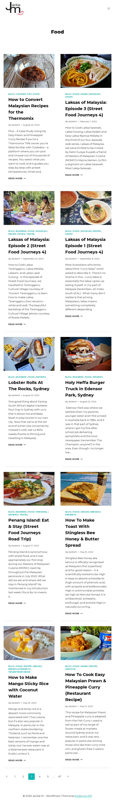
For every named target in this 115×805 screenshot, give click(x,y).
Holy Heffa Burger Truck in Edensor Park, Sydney (85, 389)
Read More (17, 178)
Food (36, 94)
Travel (31, 234)
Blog (11, 94)
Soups (69, 97)
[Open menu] (108, 8)
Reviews (41, 377)
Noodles (94, 94)
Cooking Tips (24, 94)
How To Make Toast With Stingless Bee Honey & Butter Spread (82, 533)
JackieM (16, 125)
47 (59, 776)
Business (21, 231)
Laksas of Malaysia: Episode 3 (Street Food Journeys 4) (86, 108)
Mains (84, 94)
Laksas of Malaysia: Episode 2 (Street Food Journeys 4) (29, 245)
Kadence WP (83, 795)
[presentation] (29, 71)
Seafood (70, 669)
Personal (42, 512)
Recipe (12, 234)
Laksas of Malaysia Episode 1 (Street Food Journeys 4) (85, 245)
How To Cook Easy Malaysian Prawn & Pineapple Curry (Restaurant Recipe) (85, 687)
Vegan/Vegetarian (19, 672)
